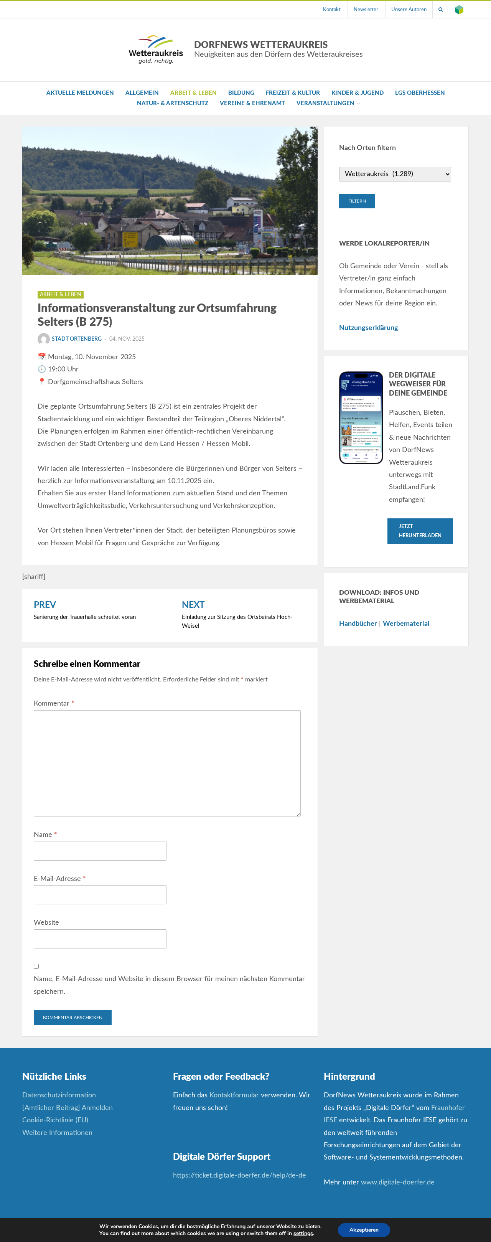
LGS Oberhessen (420, 93)
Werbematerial (406, 623)
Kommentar (54, 703)
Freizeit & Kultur (293, 93)
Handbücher (358, 623)
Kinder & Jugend (357, 93)
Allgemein (142, 93)
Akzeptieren (364, 1230)
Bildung (241, 93)
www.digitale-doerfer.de (398, 1182)
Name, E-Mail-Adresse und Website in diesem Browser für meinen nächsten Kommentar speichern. (169, 985)
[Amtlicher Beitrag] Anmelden (67, 1108)
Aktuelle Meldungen (80, 93)
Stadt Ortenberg (77, 339)
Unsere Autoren (409, 9)
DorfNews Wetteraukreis (278, 49)
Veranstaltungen (325, 103)
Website (46, 922)
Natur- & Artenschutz (172, 103)
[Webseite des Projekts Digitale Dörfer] (459, 9)
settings (303, 1233)
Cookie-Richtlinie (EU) (55, 1120)
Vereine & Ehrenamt (252, 103)
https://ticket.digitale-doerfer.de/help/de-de (240, 1175)
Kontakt (332, 9)
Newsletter (366, 9)
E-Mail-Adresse (60, 879)
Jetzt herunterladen (420, 531)
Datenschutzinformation (59, 1095)
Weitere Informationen (57, 1133)
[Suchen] (441, 9)
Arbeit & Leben (193, 93)
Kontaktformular (234, 1095)
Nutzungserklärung (368, 328)
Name (45, 834)
